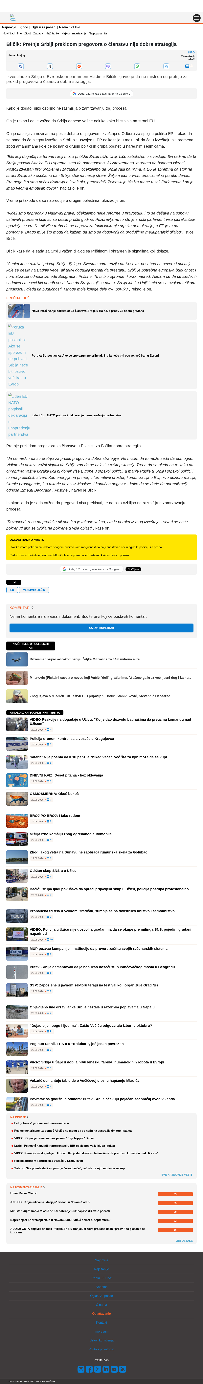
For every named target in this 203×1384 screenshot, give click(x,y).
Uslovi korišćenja (101, 1340)
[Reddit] (79, 66)
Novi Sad (8, 33)
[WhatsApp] (137, 66)
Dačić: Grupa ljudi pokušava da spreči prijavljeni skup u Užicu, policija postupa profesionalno (109, 889)
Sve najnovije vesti (176, 1174)
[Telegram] (166, 66)
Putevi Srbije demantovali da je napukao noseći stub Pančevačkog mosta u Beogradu (102, 967)
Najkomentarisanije (73, 33)
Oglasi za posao (44, 27)
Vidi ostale (184, 1240)
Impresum (101, 1331)
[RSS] (122, 1369)
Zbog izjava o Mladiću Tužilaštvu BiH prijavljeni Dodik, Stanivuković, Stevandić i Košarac (100, 696)
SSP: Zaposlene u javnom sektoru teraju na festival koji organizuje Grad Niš (94, 985)
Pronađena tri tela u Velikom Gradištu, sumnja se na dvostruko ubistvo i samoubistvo (102, 911)
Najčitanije (52, 33)
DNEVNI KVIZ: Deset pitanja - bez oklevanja (66, 775)
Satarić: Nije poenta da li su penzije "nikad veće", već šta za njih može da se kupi (98, 757)
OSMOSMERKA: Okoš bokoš (54, 794)
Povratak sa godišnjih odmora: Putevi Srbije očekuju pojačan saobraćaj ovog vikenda (102, 1099)
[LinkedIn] (106, 1369)
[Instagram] (81, 1369)
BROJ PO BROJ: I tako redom (55, 816)
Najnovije (9, 27)
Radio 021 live (69, 27)
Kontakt (101, 1322)
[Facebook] (20, 66)
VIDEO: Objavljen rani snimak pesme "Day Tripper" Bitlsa (54, 1138)
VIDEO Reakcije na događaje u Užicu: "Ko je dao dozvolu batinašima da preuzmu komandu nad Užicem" (86, 1153)
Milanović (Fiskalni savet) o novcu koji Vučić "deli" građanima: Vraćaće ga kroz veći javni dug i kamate (110, 678)
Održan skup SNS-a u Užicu (53, 871)
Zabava (38, 33)
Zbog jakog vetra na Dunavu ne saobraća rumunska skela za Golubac (88, 852)
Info (19, 33)
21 (51, 1031)
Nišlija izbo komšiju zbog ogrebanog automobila (71, 834)
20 (51, 939)
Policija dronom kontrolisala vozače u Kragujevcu (72, 739)
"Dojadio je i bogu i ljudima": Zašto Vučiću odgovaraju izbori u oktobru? (91, 1026)
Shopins (101, 1287)
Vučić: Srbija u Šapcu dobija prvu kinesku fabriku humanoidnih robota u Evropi (97, 1062)
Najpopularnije (98, 33)
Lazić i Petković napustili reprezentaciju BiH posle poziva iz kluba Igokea (64, 1145)
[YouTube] (114, 1369)
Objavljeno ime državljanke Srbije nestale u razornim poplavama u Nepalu (92, 1007)
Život (27, 33)
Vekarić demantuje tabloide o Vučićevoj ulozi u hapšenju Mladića (84, 1081)
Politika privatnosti (101, 1349)
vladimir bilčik (34, 590)
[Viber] (108, 66)
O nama (101, 1304)
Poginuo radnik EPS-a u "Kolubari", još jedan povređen (77, 1044)
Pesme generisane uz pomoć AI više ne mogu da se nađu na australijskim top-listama (73, 1130)
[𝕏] (50, 66)
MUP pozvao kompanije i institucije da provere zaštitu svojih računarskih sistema (99, 949)
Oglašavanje (101, 1313)
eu (12, 590)
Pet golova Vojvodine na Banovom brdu (41, 1123)
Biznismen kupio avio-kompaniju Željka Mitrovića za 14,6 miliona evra (85, 659)
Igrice (24, 27)
